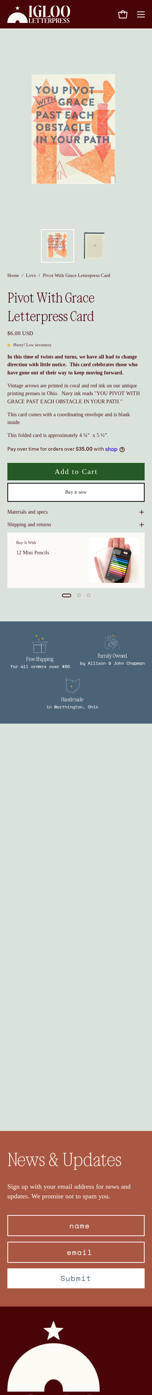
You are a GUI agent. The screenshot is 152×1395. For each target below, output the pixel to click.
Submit (76, 1278)
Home (13, 275)
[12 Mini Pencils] (114, 560)
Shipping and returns (29, 524)
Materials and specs (27, 512)
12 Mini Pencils (32, 552)
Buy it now (76, 492)
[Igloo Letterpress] (38, 14)
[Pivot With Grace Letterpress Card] (57, 246)
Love (31, 275)
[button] (105, 14)
